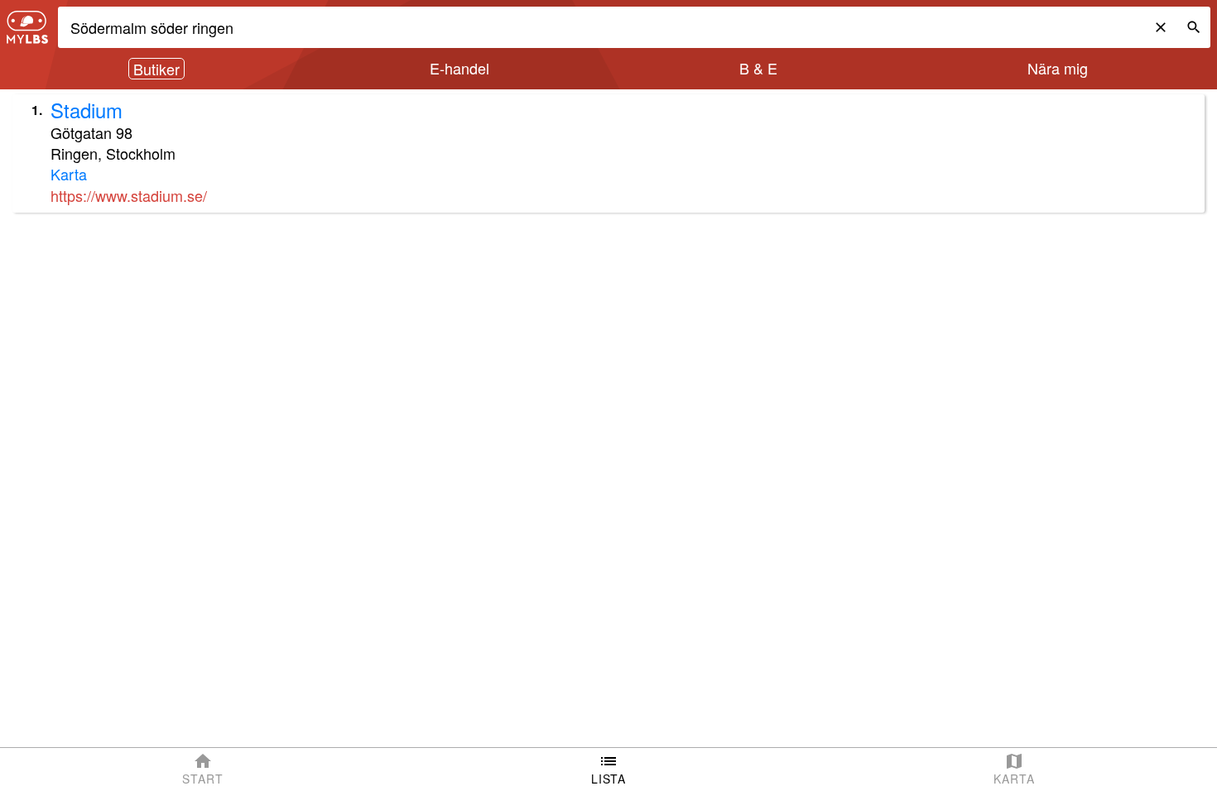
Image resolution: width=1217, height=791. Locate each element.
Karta (69, 174)
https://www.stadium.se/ (129, 195)
